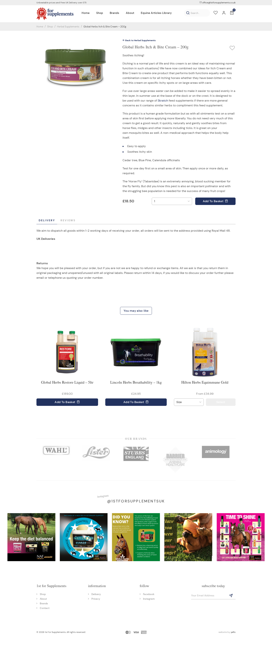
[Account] (223, 13)
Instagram (149, 598)
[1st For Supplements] (54, 13)
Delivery (47, 220)
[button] (187, 13)
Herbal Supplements (68, 26)
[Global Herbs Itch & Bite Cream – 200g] (75, 66)
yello (233, 632)
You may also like (136, 311)
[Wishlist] (215, 13)
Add (213, 201)
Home (39, 26)
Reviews (68, 220)
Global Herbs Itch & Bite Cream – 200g (104, 26)
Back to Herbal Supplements (140, 40)
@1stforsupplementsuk (136, 501)
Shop (50, 26)
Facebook (148, 594)
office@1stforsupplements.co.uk (219, 2)
